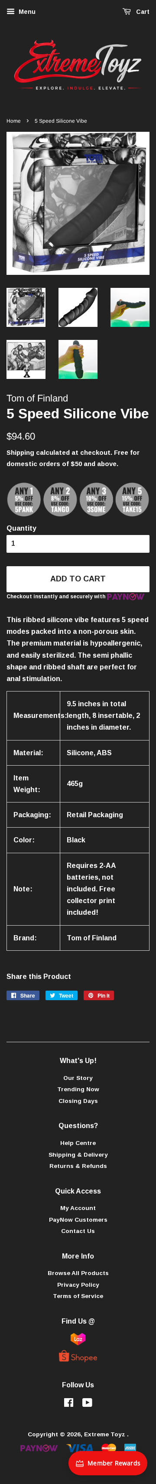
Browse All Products (78, 1273)
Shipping (20, 452)
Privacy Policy (78, 1285)
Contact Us (78, 1231)
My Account (78, 1208)
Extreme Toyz (105, 1434)
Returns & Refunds (78, 1166)
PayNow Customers (78, 1220)
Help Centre (78, 1143)
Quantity (21, 528)
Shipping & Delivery (78, 1154)
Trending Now (78, 1089)
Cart (142, 11)
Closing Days (78, 1101)
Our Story (78, 1078)
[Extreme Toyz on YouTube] (87, 1404)
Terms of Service (78, 1296)
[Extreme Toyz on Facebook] (69, 1404)
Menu (26, 11)
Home (13, 121)
